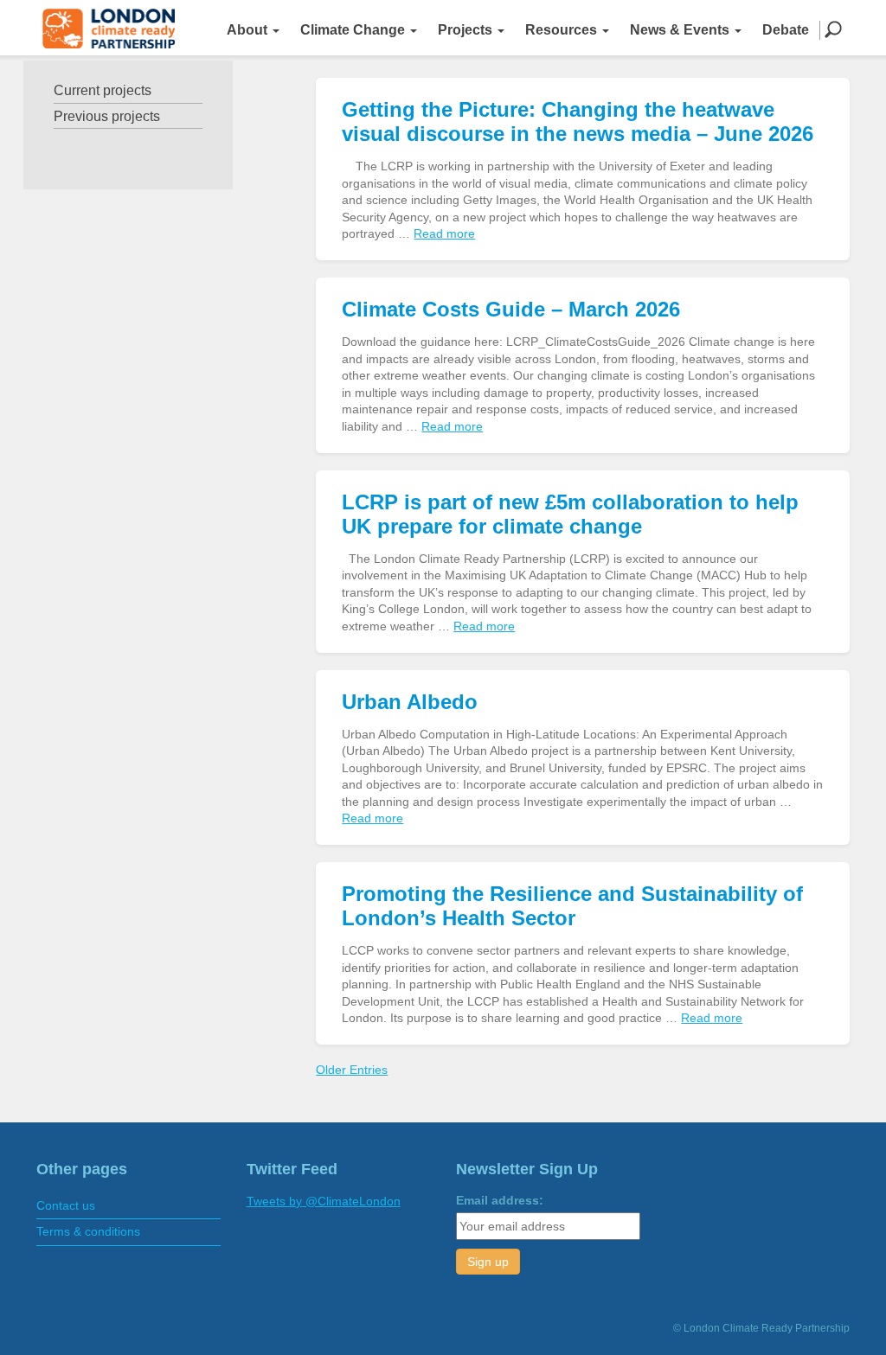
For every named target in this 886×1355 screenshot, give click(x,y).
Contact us (65, 1205)
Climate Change (354, 29)
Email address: (499, 1200)
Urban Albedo (410, 701)
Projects (467, 29)
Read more (444, 233)
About (249, 29)
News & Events (681, 29)
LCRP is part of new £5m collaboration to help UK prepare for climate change (570, 514)
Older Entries (352, 1070)
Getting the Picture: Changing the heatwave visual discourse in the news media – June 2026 (577, 121)
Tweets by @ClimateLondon (324, 1201)
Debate (785, 29)
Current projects (102, 90)
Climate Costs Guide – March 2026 (511, 309)
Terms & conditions (88, 1231)
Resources (562, 29)
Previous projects (107, 116)
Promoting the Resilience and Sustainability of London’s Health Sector (572, 906)
